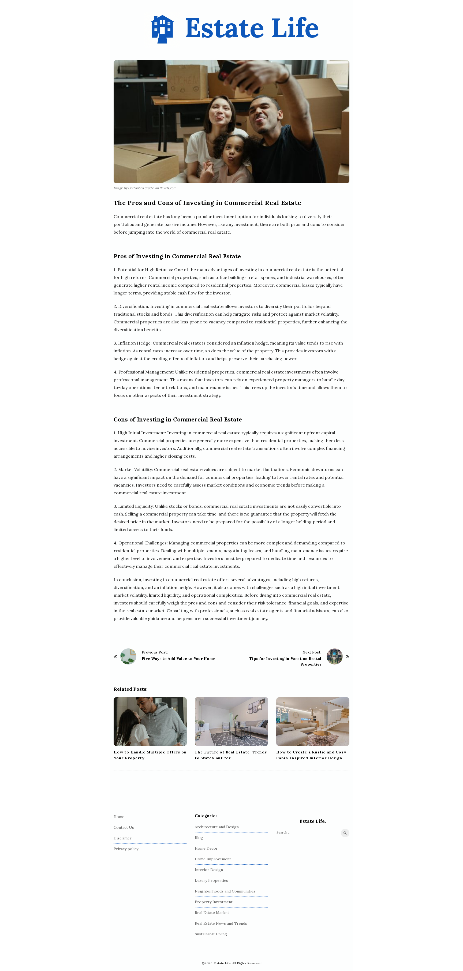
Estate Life (251, 27)
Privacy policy (126, 848)
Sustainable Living (211, 934)
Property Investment (214, 901)
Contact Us (124, 827)
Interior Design (209, 869)
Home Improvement (213, 859)
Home (119, 816)
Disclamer (123, 838)
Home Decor (206, 848)
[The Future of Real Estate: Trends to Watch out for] (231, 721)
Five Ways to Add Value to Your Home (178, 658)
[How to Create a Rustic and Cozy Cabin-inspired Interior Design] (312, 721)
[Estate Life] (162, 30)
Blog (199, 837)
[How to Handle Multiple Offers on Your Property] (150, 721)
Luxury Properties (211, 880)
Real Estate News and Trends (221, 923)
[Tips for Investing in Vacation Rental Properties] (335, 656)
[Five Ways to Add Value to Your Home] (128, 656)
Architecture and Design (217, 826)
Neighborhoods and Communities (225, 891)
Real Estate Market (212, 912)
